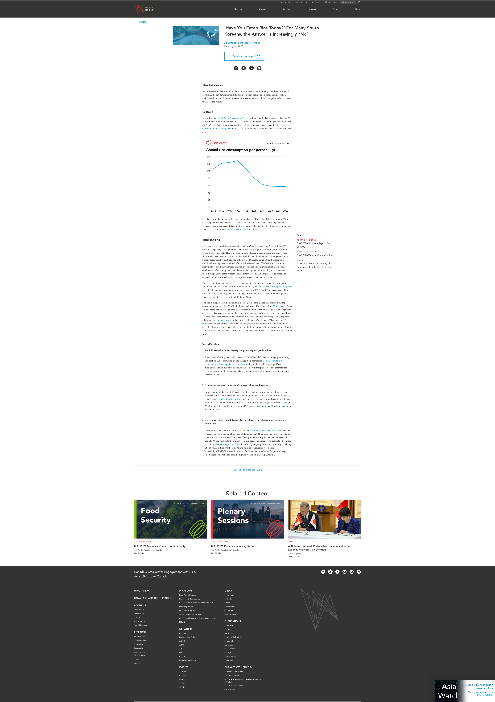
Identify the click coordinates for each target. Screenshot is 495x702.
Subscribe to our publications (247, 469)
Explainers (228, 645)
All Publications (140, 636)
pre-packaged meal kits (238, 229)
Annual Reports (140, 625)
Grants (136, 660)
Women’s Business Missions (190, 614)
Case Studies (229, 649)
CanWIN (182, 633)
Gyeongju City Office (230, 444)
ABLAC (182, 641)
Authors (137, 663)
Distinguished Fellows (188, 637)
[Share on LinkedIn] (251, 68)
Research (262, 9)
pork (265, 406)
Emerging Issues (186, 607)
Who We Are (139, 614)
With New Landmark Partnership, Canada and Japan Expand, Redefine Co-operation (319, 547)
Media (357, 9)
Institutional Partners (187, 660)
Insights (227, 629)
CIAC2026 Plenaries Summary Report (316, 255)
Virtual (181, 683)
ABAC (181, 645)
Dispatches (228, 633)
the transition (222, 320)
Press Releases (230, 607)
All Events (183, 672)
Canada (182, 675)
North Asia (138, 644)
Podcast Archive (231, 614)
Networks (312, 9)
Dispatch (291, 542)
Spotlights (228, 660)
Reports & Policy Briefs (306, 240)
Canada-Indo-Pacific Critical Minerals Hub (196, 603)
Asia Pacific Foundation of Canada (242, 42)
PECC (181, 653)
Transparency (139, 621)
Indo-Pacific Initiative (187, 595)
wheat (284, 402)
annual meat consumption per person (275, 286)
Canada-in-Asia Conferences (152, 598)
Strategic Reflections (232, 641)
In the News (229, 595)
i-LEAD (182, 622)
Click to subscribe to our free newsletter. (480, 693)
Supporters (301, 2)
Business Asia (139, 652)
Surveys (227, 653)
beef (283, 406)
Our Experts (229, 610)
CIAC (181, 687)
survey (205, 323)
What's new (141, 590)
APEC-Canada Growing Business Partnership (197, 618)
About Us (238, 9)
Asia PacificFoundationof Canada (149, 9)
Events (335, 9)
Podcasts (228, 599)
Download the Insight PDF (246, 56)
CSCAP (182, 656)
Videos (227, 603)
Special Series (230, 656)
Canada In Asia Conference (235, 686)
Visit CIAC (332, 2)
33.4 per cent (279, 306)
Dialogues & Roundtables (189, 599)
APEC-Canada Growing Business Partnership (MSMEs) (242, 680)
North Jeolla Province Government (266, 430)
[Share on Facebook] (236, 68)
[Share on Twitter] (243, 68)
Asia (181, 679)
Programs (287, 9)
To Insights (141, 21)
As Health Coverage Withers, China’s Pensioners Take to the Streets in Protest (316, 267)
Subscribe (285, 2)
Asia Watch (449, 691)
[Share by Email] (259, 68)
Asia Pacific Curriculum (233, 672)
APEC (181, 649)
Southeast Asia (140, 640)
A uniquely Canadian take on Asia (478, 686)
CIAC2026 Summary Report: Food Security (159, 546)
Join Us (137, 617)
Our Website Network (238, 667)
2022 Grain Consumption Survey (234, 118)
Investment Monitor (232, 675)
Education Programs (187, 610)
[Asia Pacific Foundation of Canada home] (139, 9)
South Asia (138, 648)
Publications (232, 621)
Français (349, 2)
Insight (300, 260)
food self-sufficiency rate (230, 399)
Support (316, 2)
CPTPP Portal (139, 656)
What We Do (139, 610)
